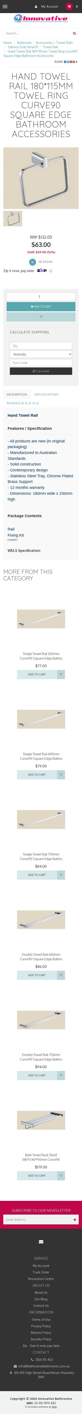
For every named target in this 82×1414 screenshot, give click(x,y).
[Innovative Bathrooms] (41, 17)
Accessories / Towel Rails (54, 42)
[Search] (74, 33)
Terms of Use (41, 1319)
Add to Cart (42, 306)
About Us (41, 1292)
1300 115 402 (44, 1359)
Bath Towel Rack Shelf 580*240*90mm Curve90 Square (41, 1159)
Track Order (41, 1272)
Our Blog (41, 1299)
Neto (54, 1406)
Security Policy (41, 1339)
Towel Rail (50, 47)
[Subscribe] (74, 1219)
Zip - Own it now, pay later (41, 1346)
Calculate (42, 371)
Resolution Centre (41, 1279)
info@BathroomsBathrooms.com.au (44, 1366)
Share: (59, 61)
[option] (41, 178)
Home (7, 42)
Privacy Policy (41, 1326)
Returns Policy (41, 1332)
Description (17, 394)
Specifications (46, 394)
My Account (49, 6)
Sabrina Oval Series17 (23, 47)
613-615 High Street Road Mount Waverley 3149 (43, 1375)
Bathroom (24, 42)
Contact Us (41, 1305)
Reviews (14, 403)
